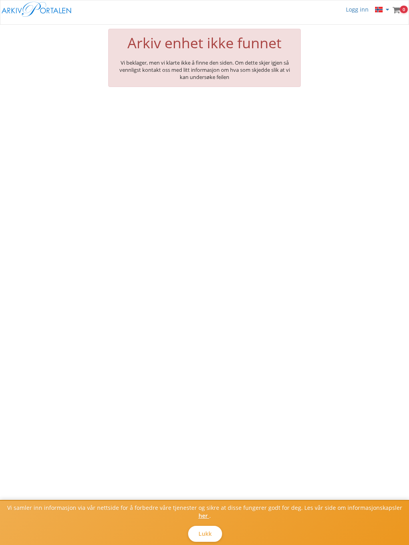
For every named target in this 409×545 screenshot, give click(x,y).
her (204, 515)
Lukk (205, 533)
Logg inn (357, 9)
